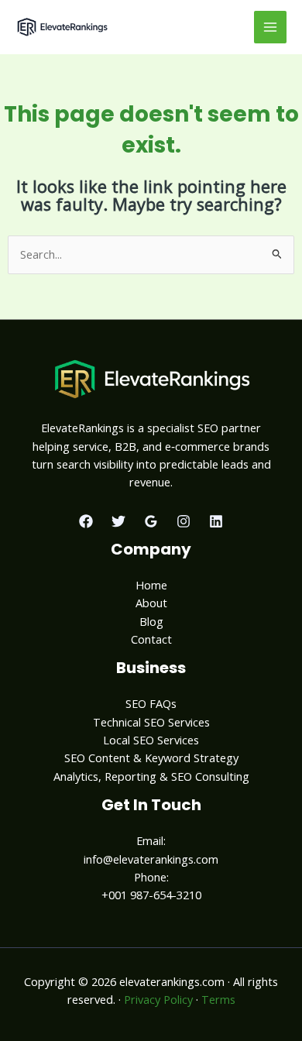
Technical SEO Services (151, 722)
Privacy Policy (158, 999)
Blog (151, 621)
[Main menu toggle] (270, 27)
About (151, 602)
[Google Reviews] (151, 521)
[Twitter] (118, 521)
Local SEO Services (151, 739)
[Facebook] (86, 521)
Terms (218, 999)
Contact (151, 639)
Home (151, 585)
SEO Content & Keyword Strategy (151, 757)
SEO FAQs (151, 703)
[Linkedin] (216, 521)
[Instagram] (183, 521)
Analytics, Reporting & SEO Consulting (151, 776)
